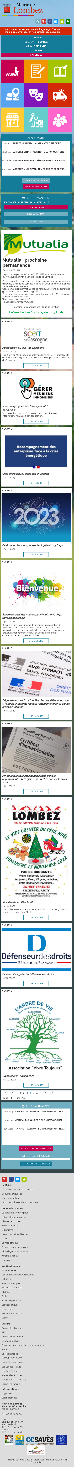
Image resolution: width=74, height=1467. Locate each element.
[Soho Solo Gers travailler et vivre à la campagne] (36, 1450)
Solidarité (6, 1279)
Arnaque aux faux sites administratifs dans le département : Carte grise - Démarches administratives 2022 (34, 779)
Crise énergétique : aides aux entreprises (25, 473)
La (36, 37)
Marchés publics (10, 1198)
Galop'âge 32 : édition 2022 (18, 1076)
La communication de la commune (20, 1202)
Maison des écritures (12, 1375)
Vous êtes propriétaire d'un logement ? (25, 406)
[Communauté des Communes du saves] (40, 1440)
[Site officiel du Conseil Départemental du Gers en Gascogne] (9, 1444)
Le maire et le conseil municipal (18, 1189)
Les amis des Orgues (12, 1362)
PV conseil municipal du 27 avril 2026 (26, 202)
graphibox (39, 1459)
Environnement (10, 1270)
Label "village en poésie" (14, 1217)
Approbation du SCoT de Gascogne (23, 347)
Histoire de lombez (11, 1221)
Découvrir (36, 42)
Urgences (7, 1393)
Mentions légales (55, 1459)
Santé (5, 1317)
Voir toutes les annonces (36, 1164)
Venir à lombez (9, 1397)
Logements (7, 1309)
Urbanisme (7, 1230)
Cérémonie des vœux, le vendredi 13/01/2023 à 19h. (33, 545)
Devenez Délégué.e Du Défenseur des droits (28, 974)
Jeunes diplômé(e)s (12, 1300)
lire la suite (36, 365)
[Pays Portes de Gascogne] (19, 1440)
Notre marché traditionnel (15, 1234)
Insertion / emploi (11, 1283)
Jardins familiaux (10, 1255)
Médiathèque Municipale (14, 1379)
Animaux (6, 1292)
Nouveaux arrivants (12, 1313)
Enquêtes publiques (12, 1193)
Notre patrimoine (10, 1225)
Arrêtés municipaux (36, 186)
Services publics (10, 1305)
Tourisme (6, 1238)
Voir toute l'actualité (36, 180)
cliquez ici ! (55, 32)
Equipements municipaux (15, 1212)
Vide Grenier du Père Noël (17, 902)
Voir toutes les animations (36, 1148)
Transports (7, 1260)
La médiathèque (10, 1243)
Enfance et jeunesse (12, 1287)
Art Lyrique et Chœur (12, 1336)
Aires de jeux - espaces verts (16, 1251)
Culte (4, 1296)
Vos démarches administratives (18, 1274)
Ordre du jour (36, 207)
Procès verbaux (36, 214)
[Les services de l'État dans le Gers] (61, 1440)
